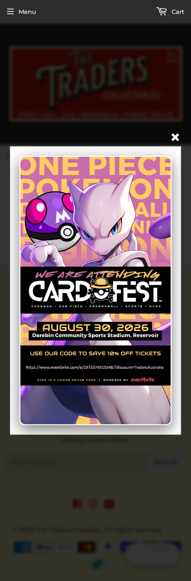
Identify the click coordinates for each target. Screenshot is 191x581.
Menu (27, 11)
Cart (177, 11)
